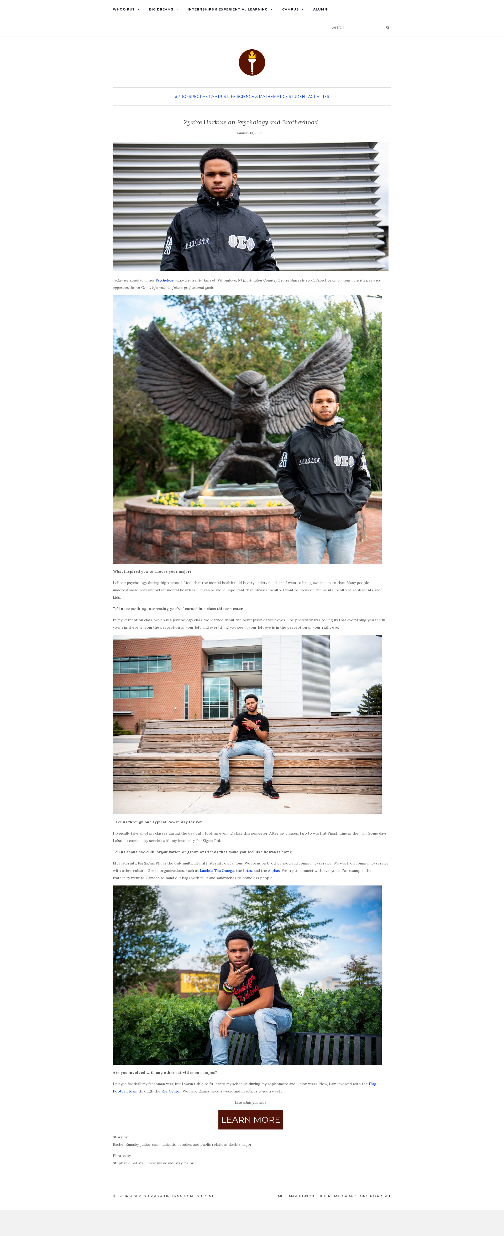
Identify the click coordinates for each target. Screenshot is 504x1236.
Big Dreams (161, 9)
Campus (290, 9)
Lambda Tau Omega (217, 870)
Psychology (165, 280)
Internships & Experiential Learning (228, 9)
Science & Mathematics (262, 96)
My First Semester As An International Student (165, 1196)
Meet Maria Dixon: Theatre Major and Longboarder (333, 1196)
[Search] (387, 27)
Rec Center (171, 1091)
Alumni (321, 9)
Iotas (247, 870)
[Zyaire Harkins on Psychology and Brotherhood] (250, 207)
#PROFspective (191, 96)
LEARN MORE (250, 1120)
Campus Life (222, 96)
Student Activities (309, 96)
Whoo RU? (124, 9)
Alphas (274, 870)
